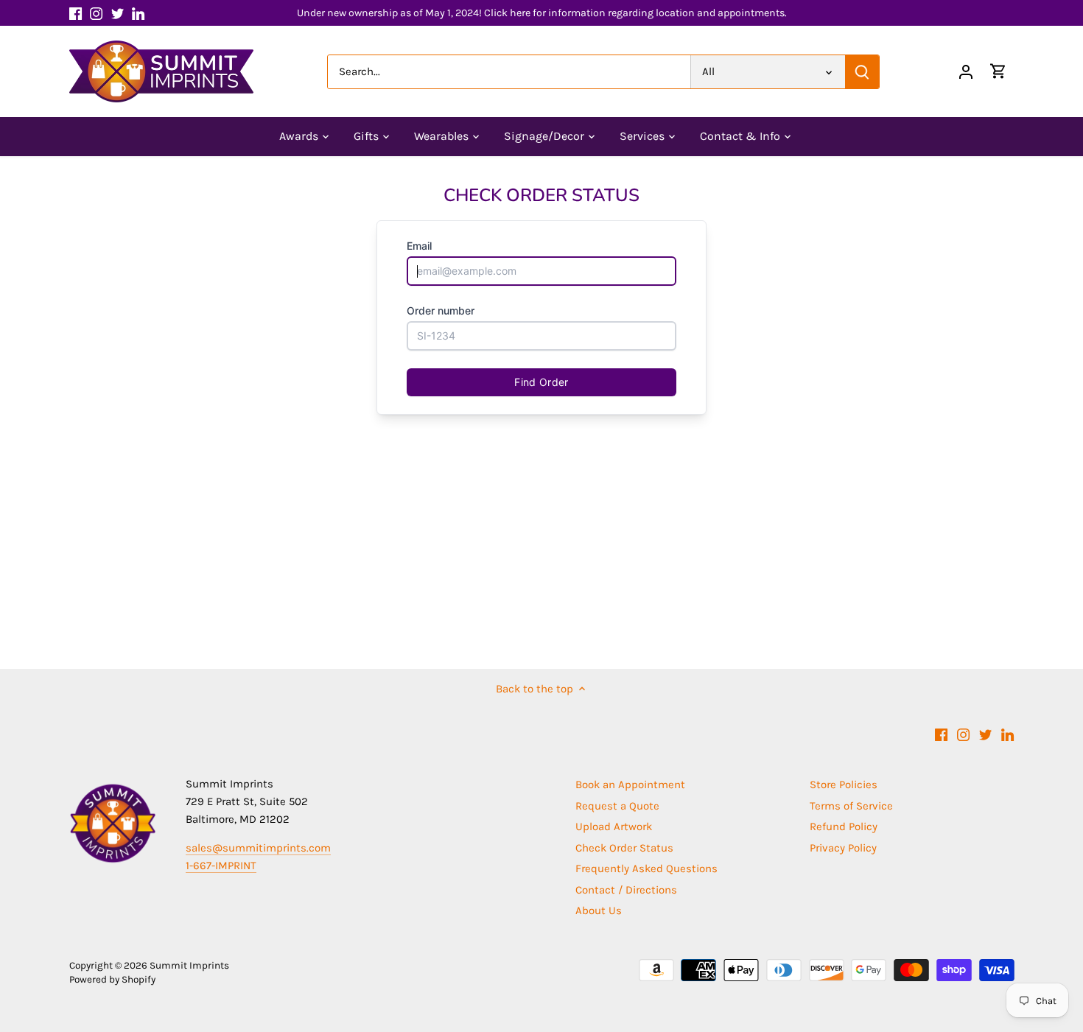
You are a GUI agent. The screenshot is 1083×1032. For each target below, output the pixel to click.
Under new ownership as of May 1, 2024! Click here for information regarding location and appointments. (542, 13)
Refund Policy (843, 826)
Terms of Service (851, 805)
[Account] (966, 72)
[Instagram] (96, 13)
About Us (598, 910)
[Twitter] (117, 13)
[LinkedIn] (138, 13)
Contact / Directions (626, 889)
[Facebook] (75, 13)
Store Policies (843, 784)
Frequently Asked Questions (646, 868)
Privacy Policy (843, 847)
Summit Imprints (189, 965)
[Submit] (862, 71)
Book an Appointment (630, 784)
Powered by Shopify (112, 979)
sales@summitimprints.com (258, 847)
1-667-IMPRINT (221, 865)
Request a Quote (617, 805)
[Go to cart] (998, 72)
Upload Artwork (613, 826)
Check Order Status (624, 847)
